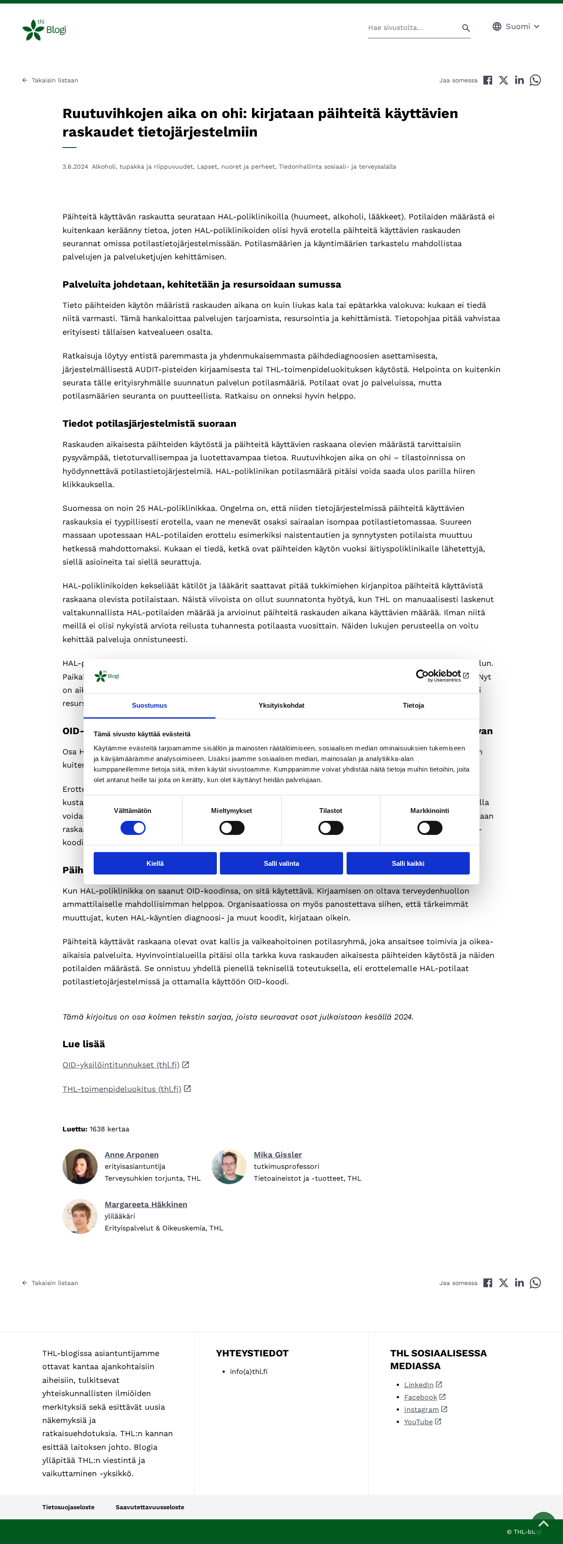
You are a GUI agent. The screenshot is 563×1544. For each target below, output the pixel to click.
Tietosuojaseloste (68, 1507)
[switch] (232, 828)
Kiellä (155, 863)
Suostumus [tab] (150, 705)
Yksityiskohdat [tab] (281, 705)
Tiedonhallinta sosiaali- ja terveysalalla (337, 166)
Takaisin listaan (55, 80)
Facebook (420, 1397)
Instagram (421, 1409)
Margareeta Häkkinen (146, 1204)
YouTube (418, 1422)
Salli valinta (281, 863)
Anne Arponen (132, 1154)
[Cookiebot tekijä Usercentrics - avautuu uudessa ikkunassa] (431, 676)
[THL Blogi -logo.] (54, 30)
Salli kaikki (408, 863)
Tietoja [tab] (413, 705)
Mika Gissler (278, 1154)
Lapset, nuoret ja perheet (236, 166)
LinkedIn (419, 1385)
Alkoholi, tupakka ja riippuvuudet (142, 166)
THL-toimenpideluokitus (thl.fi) (121, 1088)
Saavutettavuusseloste (150, 1507)
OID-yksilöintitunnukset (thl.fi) (120, 1064)
